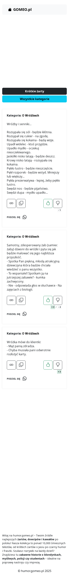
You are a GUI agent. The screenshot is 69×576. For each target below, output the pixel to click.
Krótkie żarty (34, 91)
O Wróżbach (30, 115)
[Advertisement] (34, 52)
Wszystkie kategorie (34, 99)
